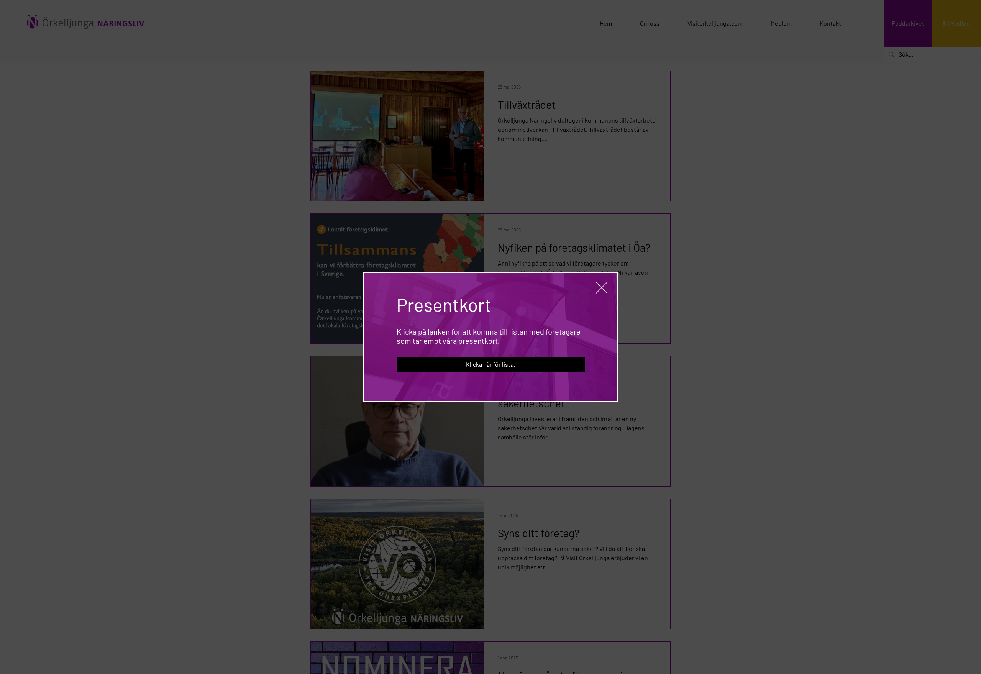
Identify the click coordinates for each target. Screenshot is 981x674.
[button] (601, 288)
